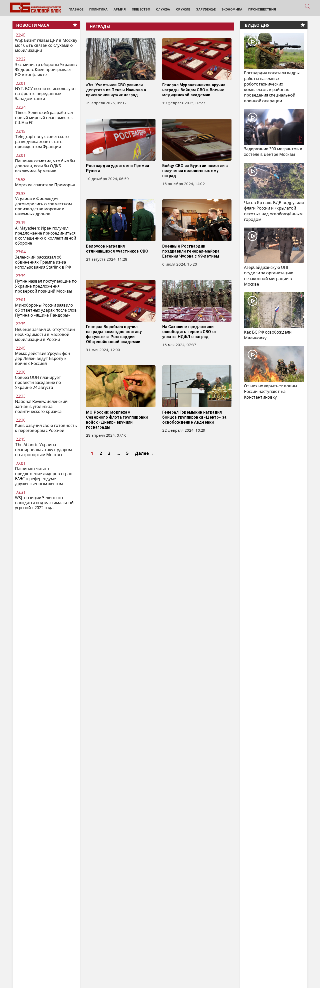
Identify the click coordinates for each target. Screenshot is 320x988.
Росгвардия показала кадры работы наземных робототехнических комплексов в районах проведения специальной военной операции (272, 86)
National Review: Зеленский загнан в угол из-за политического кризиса (41, 406)
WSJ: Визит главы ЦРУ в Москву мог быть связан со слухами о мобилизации (46, 45)
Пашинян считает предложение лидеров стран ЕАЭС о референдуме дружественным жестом (43, 476)
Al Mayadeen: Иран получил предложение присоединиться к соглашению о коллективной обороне (45, 236)
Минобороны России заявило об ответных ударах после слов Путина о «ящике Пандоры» (46, 310)
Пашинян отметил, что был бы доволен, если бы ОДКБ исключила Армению (45, 165)
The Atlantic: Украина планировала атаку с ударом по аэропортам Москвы (43, 449)
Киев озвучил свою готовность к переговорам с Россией (46, 428)
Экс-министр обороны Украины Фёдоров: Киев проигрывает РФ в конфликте (46, 69)
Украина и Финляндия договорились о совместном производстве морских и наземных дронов (43, 206)
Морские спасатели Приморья (45, 184)
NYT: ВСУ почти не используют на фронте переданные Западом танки (45, 93)
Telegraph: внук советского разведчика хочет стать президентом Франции (42, 141)
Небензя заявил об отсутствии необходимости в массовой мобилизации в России (45, 334)
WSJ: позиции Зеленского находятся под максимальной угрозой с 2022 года (44, 502)
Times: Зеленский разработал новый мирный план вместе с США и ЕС (44, 117)
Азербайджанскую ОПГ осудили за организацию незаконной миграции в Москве (268, 276)
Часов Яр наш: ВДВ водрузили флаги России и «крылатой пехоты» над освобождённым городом (274, 211)
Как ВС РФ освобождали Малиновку (268, 334)
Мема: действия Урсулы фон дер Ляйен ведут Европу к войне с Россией (42, 358)
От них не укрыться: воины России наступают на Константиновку (270, 391)
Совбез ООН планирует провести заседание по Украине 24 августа (38, 382)
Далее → (144, 453)
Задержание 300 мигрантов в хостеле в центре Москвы (273, 151)
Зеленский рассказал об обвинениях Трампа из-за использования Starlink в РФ (43, 262)
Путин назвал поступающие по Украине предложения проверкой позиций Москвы (46, 286)
